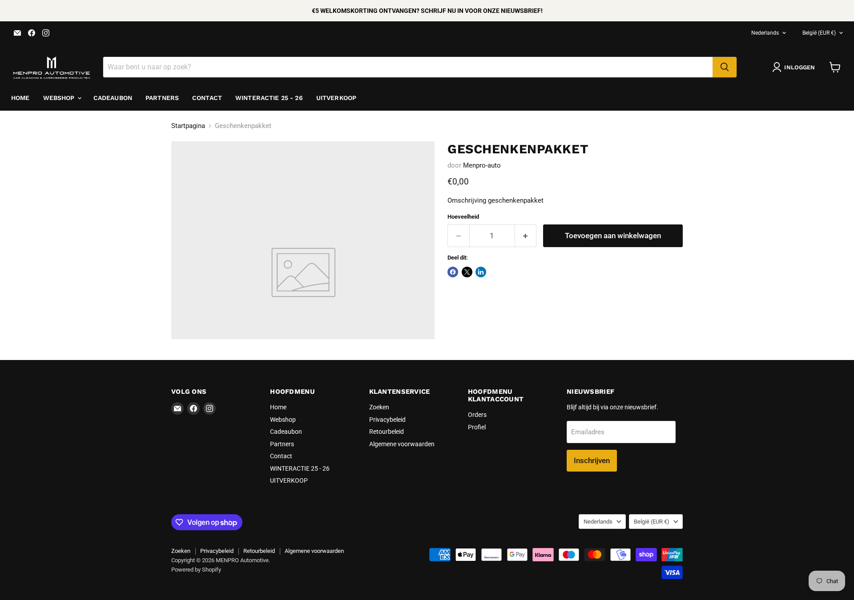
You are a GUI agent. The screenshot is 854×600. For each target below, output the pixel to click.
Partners (162, 97)
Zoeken (379, 407)
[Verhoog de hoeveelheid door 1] (526, 235)
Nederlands (765, 33)
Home (20, 97)
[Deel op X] (467, 272)
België (819, 33)
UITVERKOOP (336, 97)
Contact (207, 97)
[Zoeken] (725, 67)
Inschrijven (592, 460)
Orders (477, 414)
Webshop (60, 97)
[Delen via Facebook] (452, 272)
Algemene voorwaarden (402, 444)
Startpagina (188, 126)
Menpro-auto (482, 165)
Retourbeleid (386, 431)
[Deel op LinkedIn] (480, 272)
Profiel (477, 427)
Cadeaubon (112, 97)
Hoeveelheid (463, 216)
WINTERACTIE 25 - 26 (269, 97)
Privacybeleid (387, 419)
